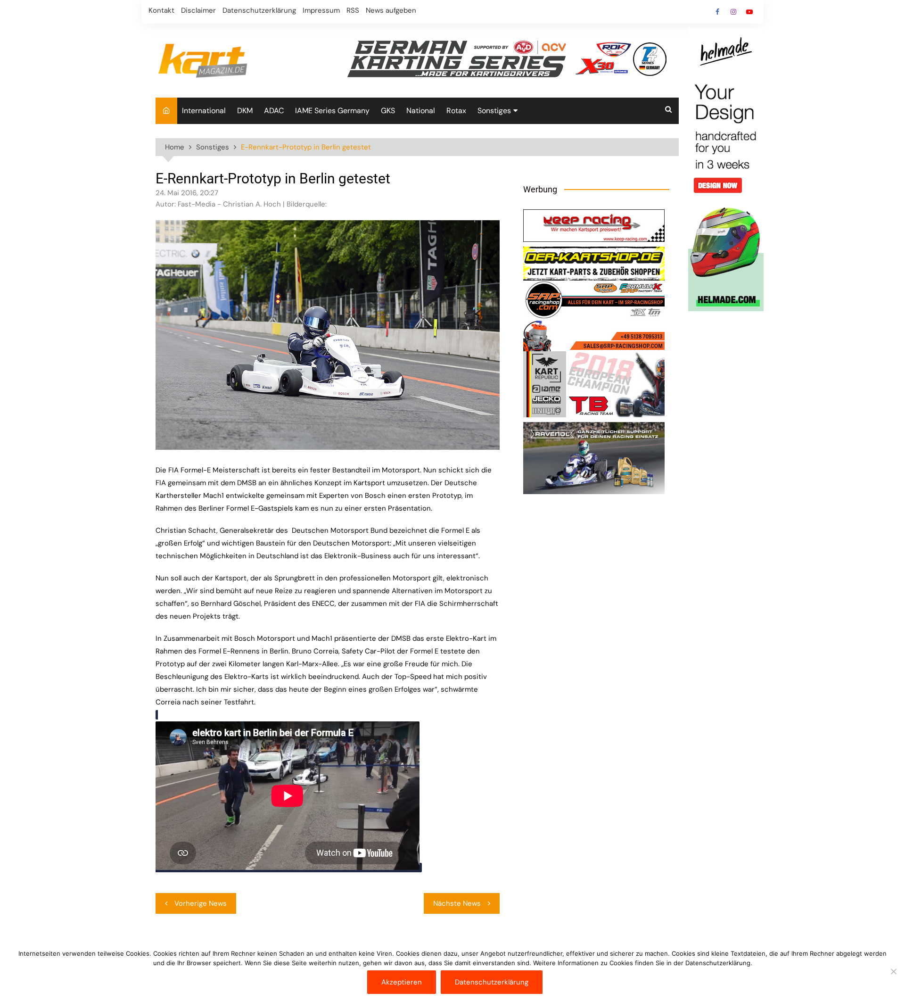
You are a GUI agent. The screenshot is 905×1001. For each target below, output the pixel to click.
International (204, 111)
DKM (245, 111)
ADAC (274, 111)
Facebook (717, 12)
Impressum (321, 10)
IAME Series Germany (332, 111)
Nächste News (457, 903)
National (420, 111)
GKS (388, 111)
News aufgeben (391, 10)
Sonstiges (494, 111)
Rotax (456, 111)
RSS (352, 10)
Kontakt (161, 10)
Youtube (749, 12)
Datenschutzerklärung (259, 10)
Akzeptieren (401, 982)
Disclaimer (198, 10)
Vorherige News (200, 903)
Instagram (733, 12)
